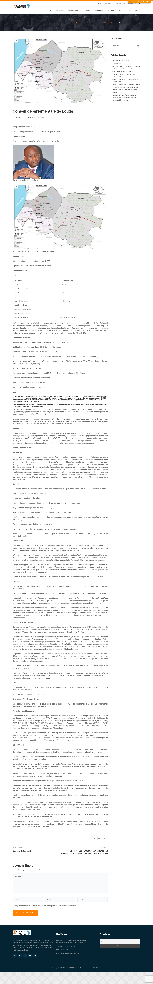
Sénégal (113, 23)
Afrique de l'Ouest (102, 23)
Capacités (86, 11)
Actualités (111, 11)
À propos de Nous (133, 11)
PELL (120, 11)
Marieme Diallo (30, 117)
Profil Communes (89, 23)
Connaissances (73, 11)
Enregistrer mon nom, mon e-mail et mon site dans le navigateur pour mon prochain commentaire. (45, 906)
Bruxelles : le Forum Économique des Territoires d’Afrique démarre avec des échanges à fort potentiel (124, 97)
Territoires (59, 11)
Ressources (98, 11)
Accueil (48, 11)
